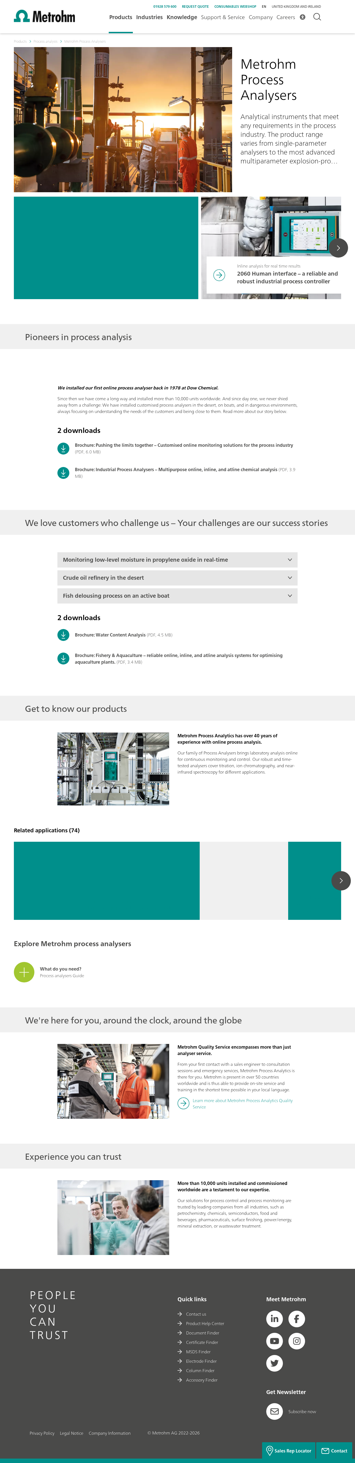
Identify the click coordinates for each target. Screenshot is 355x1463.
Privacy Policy (42, 1433)
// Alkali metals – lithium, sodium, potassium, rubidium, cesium (130, 908)
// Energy (91, 902)
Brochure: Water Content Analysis (110, 635)
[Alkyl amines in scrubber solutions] (42, 881)
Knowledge (182, 17)
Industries (149, 17)
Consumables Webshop (235, 6)
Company (261, 17)
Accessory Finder (201, 1380)
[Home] (44, 20)
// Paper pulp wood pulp (319, 905)
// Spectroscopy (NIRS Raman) (323, 912)
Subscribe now (302, 1411)
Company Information (110, 1433)
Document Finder (202, 1332)
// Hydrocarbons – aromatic (324, 898)
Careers (286, 17)
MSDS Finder (198, 1351)
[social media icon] (274, 1319)
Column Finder (200, 1370)
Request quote (195, 6)
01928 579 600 (164, 6)
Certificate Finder (202, 1342)
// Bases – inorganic (120, 902)
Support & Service (223, 17)
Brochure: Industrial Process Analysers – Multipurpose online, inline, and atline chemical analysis (176, 469)
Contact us (196, 1314)
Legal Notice (71, 1433)
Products (120, 17)
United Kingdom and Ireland (296, 6)
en (264, 6)
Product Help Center (205, 1323)
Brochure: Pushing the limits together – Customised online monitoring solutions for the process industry (184, 445)
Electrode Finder (201, 1361)
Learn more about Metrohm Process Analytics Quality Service (243, 1104)
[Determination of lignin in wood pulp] (244, 881)
